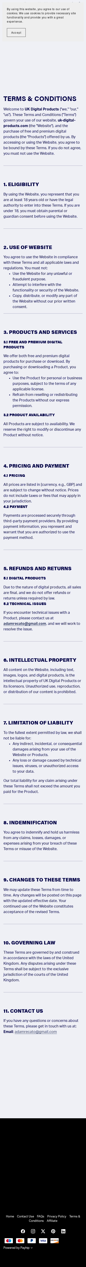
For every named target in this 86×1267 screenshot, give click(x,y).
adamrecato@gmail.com (24, 624)
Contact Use (26, 1216)
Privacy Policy (57, 1216)
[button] (31, 1248)
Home (10, 1216)
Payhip (25, 1247)
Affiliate (52, 1221)
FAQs (41, 1216)
